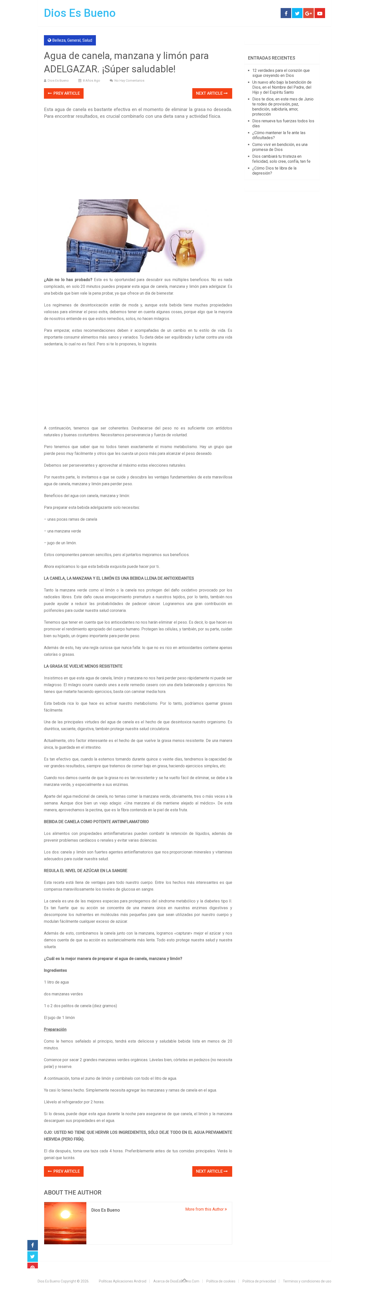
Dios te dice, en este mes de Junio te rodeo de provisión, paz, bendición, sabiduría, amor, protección (283, 107)
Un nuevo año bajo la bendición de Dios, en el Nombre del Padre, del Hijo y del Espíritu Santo (282, 87)
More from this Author (205, 1209)
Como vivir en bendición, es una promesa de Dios (280, 147)
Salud (87, 40)
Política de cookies (220, 1281)
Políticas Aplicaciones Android (122, 1281)
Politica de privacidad (259, 1281)
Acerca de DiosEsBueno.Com (176, 1281)
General (74, 40)
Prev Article (66, 93)
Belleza (59, 40)
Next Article (210, 93)
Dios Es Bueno (80, 13)
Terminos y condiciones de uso (307, 1281)
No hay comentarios (129, 80)
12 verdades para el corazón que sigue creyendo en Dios (281, 73)
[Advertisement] (138, 160)
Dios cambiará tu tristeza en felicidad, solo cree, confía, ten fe (281, 159)
